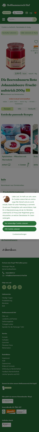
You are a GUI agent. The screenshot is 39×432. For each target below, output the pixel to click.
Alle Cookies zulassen (12, 229)
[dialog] (19, 216)
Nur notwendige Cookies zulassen (16, 223)
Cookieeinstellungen (19, 234)
